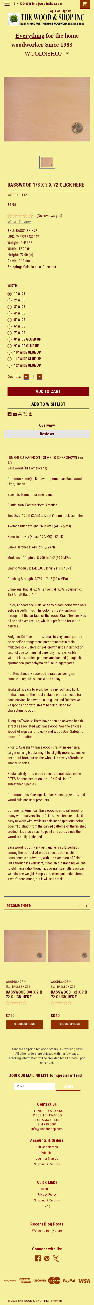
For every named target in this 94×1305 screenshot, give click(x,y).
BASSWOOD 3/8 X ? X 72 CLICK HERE (24, 995)
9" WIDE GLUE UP (26, 346)
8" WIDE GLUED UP (27, 339)
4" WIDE (19, 313)
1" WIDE (19, 294)
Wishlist (47, 1153)
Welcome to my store (47, 1231)
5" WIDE (19, 320)
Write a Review (19, 222)
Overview (47, 425)
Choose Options (24, 1024)
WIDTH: (13, 286)
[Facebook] (10, 414)
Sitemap (56, 1300)
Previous (80, 906)
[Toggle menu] (7, 7)
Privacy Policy (47, 1194)
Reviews (47, 434)
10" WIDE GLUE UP (27, 352)
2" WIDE (19, 300)
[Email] (15, 414)
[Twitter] (25, 414)
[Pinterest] (31, 414)
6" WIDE (19, 326)
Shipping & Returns (47, 1164)
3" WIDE (19, 307)
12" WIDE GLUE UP (27, 365)
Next (87, 906)
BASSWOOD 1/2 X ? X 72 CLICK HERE (69, 995)
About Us (47, 1189)
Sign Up (66, 11)
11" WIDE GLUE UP (27, 359)
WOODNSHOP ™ (16, 982)
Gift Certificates (47, 1147)
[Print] (20, 414)
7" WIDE (19, 333)
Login (52, 11)
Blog (47, 1206)
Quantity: (14, 377)
